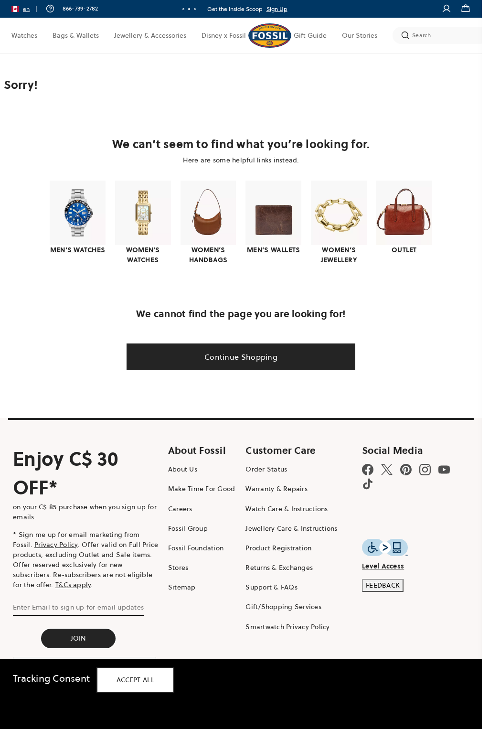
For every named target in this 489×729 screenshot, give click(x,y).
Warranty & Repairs (276, 488)
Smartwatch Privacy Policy (287, 627)
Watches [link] (24, 35)
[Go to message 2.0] (189, 9)
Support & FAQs (271, 587)
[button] (27, 9)
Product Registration (278, 548)
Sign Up (276, 9)
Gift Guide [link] (310, 35)
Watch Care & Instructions (286, 509)
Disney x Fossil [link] (224, 35)
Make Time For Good (201, 488)
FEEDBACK (383, 585)
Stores (178, 567)
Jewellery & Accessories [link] (150, 35)
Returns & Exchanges (279, 567)
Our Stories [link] (359, 35)
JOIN (78, 638)
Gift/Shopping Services (283, 606)
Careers (180, 509)
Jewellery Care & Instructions (291, 528)
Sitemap (182, 587)
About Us (182, 469)
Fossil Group (188, 528)
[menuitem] (24, 35)
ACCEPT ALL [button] (135, 680)
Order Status (266, 469)
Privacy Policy (56, 544)
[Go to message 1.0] (183, 9)
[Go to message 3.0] (195, 9)
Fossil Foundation (195, 548)
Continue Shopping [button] (240, 357)
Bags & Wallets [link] (76, 35)
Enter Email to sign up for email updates (78, 607)
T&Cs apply (73, 585)
